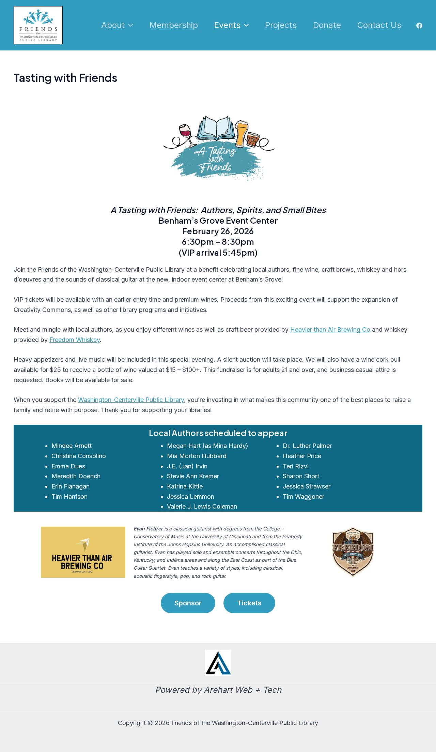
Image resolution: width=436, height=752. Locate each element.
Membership (174, 25)
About (113, 25)
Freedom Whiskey (74, 339)
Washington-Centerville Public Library (131, 399)
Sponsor (188, 603)
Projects (281, 25)
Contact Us (379, 25)
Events (227, 25)
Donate (327, 25)
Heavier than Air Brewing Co (330, 329)
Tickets (249, 603)
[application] (129, 25)
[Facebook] (419, 25)
